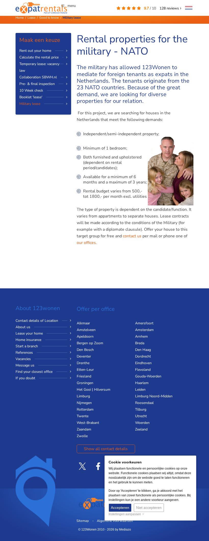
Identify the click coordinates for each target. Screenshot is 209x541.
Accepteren (120, 508)
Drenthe (83, 363)
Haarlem (142, 382)
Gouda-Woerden (148, 376)
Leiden (140, 389)
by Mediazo (123, 529)
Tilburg (140, 409)
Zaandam (84, 429)
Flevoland (143, 369)
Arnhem (141, 336)
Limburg (83, 396)
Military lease (29, 103)
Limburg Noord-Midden (154, 396)
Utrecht (141, 416)
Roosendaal (144, 402)
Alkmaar (83, 323)
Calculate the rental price (39, 57)
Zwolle (82, 436)
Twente (82, 416)
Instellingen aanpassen (125, 514)
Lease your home (29, 333)
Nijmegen (84, 402)
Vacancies (23, 358)
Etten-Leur (85, 369)
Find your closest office (34, 371)
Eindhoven (143, 363)
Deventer (84, 356)
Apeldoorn (85, 336)
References (24, 352)
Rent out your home (35, 50)
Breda (139, 343)
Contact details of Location (37, 320)
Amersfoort (144, 323)
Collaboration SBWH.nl (38, 77)
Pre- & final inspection (37, 83)
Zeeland (141, 429)
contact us (132, 236)
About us (23, 327)
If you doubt (25, 378)
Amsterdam (144, 329)
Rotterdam (85, 409)
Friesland (84, 376)
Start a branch (27, 346)
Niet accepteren (149, 508)
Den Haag (143, 349)
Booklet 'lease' (30, 97)
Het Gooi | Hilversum (93, 389)
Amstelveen (86, 329)
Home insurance (28, 339)
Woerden (142, 422)
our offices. (87, 242)
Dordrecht (143, 356)
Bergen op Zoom (90, 343)
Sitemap (82, 521)
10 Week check (31, 90)
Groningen (85, 382)
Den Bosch (85, 349)
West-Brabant (88, 422)
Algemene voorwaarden (115, 521)
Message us (25, 365)
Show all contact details (106, 449)
